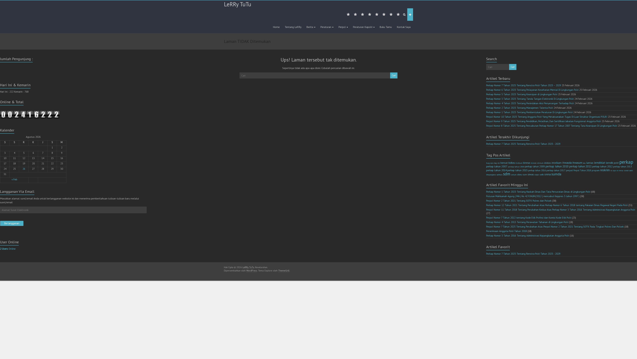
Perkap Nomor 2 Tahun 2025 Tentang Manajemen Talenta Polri (519, 107)
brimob (533, 163)
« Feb (14, 179)
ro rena (620, 170)
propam (596, 170)
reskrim (605, 170)
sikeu (519, 174)
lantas (589, 162)
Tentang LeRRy (293, 27)
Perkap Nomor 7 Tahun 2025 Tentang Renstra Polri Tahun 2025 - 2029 (523, 143)
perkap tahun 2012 (602, 166)
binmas (526, 162)
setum (513, 174)
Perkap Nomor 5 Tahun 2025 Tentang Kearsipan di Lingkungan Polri (521, 94)
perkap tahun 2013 (622, 166)
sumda (556, 174)
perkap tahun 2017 (555, 170)
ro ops (613, 170)
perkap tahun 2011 (580, 166)
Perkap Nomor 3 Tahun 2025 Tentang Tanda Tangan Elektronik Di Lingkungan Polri (530, 98)
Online (8, 248)
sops (536, 174)
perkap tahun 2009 (535, 166)
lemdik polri (612, 162)
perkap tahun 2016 (537, 170)
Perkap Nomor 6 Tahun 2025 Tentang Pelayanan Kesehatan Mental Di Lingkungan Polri (532, 89)
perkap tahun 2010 (556, 166)
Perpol (342, 27)
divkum (540, 163)
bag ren (497, 163)
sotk (542, 174)
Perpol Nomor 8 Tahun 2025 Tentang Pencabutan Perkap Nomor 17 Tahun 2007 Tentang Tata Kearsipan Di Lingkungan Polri (551, 125)
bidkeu (511, 162)
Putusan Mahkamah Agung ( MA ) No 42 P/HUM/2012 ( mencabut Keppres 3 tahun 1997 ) (532, 196)
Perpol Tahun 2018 (582, 170)
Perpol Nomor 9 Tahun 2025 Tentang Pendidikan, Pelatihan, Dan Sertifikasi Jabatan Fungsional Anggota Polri (543, 121)
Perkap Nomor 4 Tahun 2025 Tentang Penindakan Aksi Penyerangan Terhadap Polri (530, 103)
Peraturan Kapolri (362, 27)
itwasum (577, 163)
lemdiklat (599, 163)
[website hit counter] (30, 112)
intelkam (557, 162)
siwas (531, 174)
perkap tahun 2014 (496, 170)
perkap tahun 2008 (516, 166)
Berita (309, 27)
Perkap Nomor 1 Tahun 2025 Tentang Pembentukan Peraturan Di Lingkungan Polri (529, 112)
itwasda (567, 163)
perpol (569, 170)
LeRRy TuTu (237, 4)
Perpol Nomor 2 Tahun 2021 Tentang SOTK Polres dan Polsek (519, 200)
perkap (626, 162)
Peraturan (325, 27)
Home (276, 27)
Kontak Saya (404, 27)
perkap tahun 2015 (517, 170)
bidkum (519, 163)
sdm (506, 174)
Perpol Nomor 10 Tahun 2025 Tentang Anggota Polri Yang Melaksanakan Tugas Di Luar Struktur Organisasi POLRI (546, 116)
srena (547, 174)
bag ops (489, 163)
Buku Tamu (386, 27)
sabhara (499, 175)
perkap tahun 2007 (496, 166)
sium (525, 174)
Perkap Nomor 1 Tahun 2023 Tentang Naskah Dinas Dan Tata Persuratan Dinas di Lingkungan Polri (538, 191)
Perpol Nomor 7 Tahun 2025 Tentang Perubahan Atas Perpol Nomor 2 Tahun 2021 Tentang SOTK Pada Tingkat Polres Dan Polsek (555, 226)
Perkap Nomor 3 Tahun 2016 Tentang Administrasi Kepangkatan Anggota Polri (527, 235)
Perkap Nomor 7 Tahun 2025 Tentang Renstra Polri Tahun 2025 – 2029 (523, 85)
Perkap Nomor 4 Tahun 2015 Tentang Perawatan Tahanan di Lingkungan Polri (527, 222)
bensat (504, 162)
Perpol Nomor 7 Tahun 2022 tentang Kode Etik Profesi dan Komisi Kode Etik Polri (528, 217)
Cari (394, 75)
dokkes (547, 162)
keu (584, 163)
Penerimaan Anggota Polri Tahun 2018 (506, 231)
